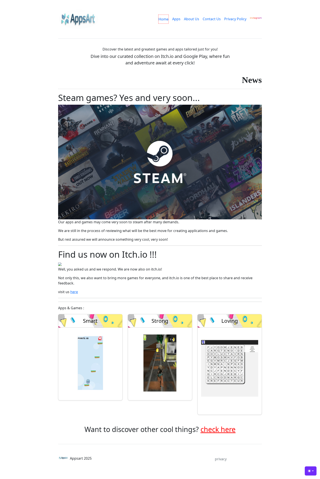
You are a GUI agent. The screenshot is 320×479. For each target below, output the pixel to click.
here (74, 291)
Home (163, 19)
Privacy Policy (235, 19)
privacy (221, 459)
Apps (176, 19)
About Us (191, 19)
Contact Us (212, 19)
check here (218, 429)
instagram (256, 18)
